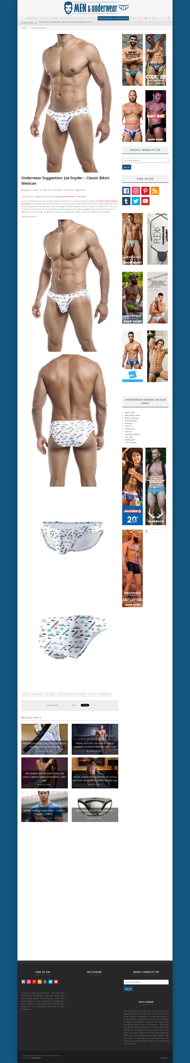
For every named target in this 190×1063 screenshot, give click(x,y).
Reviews (92, 18)
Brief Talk (136, 18)
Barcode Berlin (131, 420)
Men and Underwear (52, 190)
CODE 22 (128, 426)
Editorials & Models (72, 18)
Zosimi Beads (130, 442)
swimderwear (104, 694)
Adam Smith (130, 412)
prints (92, 694)
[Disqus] (69, 860)
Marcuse (128, 431)
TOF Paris (129, 437)
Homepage (32, 18)
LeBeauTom (130, 429)
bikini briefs (37, 694)
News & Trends (49, 18)
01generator (36, 1058)
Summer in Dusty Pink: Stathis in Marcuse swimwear (62, 23)
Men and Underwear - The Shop (72, 694)
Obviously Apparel (132, 434)
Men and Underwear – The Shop (71, 196)
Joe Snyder (50, 694)
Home (23, 28)
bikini (25, 694)
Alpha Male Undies (132, 415)
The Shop (152, 18)
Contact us (164, 1058)
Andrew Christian (132, 418)
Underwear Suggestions (113, 18)
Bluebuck (128, 423)
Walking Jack (130, 439)
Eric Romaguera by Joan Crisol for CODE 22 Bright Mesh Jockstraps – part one (44, 777)
